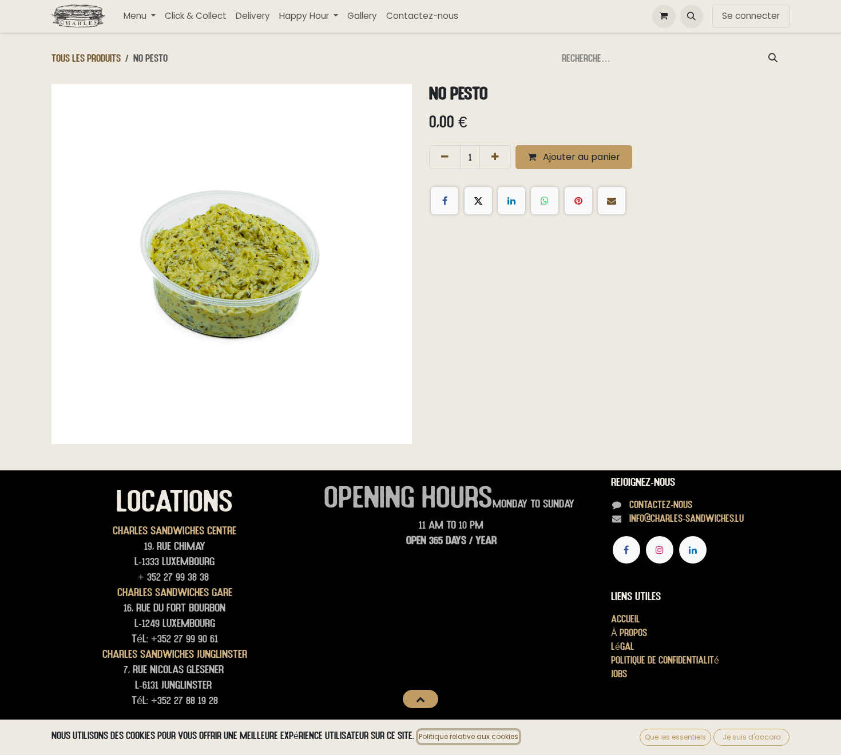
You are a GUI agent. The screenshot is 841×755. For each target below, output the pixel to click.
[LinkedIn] (511, 200)
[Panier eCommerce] (663, 16)
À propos (629, 632)
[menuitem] (139, 16)
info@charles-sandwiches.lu (686, 518)
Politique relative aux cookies (468, 736)
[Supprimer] (445, 157)
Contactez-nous (660, 504)
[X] (478, 200)
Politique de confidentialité (665, 659)
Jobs (619, 673)
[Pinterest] (578, 200)
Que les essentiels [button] (675, 737)
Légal (622, 646)
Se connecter (751, 16)
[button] (691, 16)
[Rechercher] (773, 58)
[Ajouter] (495, 157)
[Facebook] (444, 200)
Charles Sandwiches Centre (174, 530)
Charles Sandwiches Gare (174, 592)
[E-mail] (611, 200)
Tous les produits (86, 58)
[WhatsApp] (544, 200)
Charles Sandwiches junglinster (174, 654)
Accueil (625, 618)
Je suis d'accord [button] (752, 737)
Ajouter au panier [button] (580, 156)
